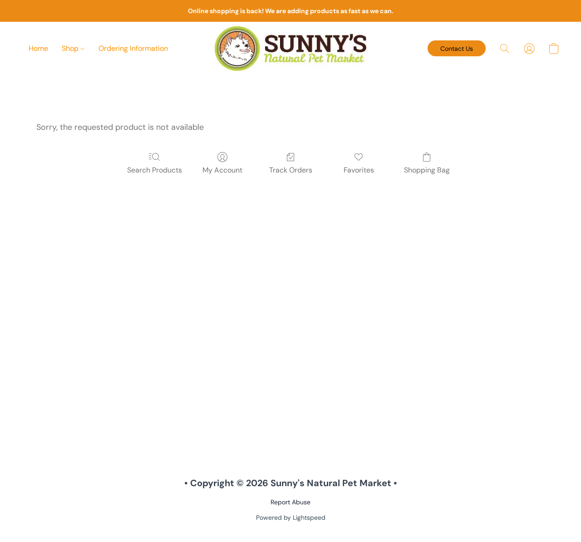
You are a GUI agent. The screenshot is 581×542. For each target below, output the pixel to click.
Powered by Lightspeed (290, 517)
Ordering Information (133, 48)
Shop (71, 48)
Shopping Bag (427, 170)
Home (38, 48)
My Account (222, 170)
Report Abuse (290, 502)
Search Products (154, 170)
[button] (290, 48)
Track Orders (290, 170)
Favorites (359, 170)
